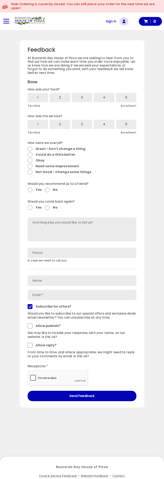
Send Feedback (82, 396)
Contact (118, 476)
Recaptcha (36, 366)
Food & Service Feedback (58, 476)
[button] (30, 21)
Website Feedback (94, 476)
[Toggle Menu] (6, 21)
